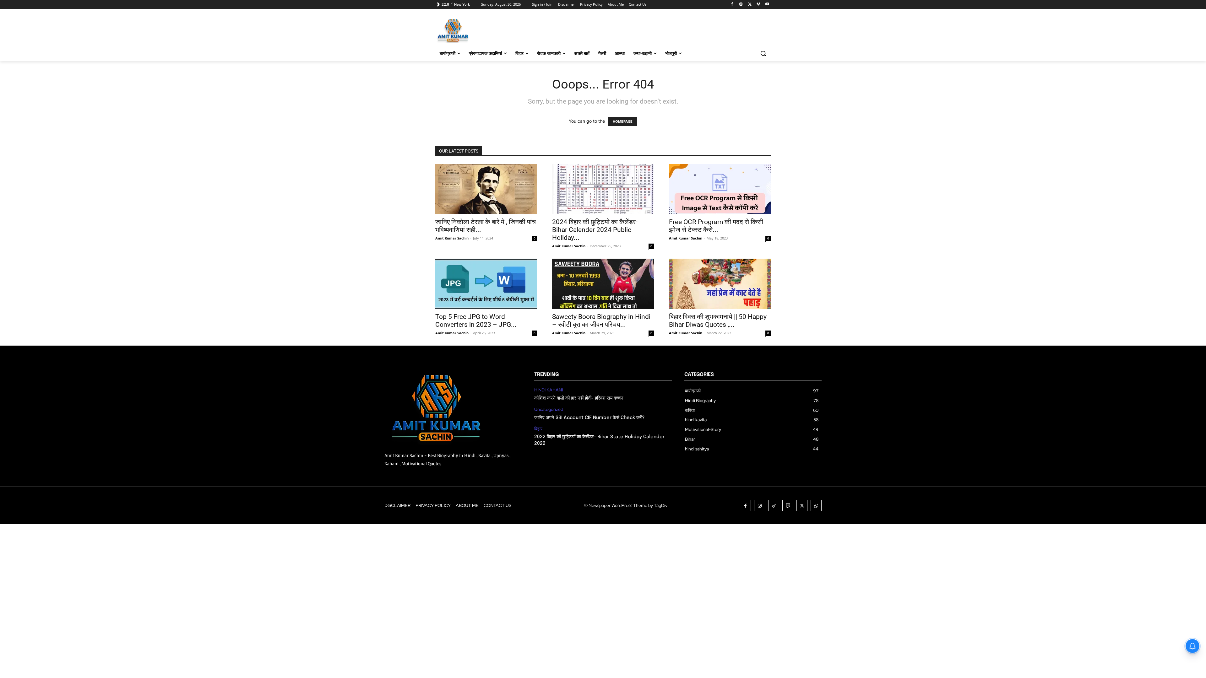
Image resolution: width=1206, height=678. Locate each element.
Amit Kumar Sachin (452, 238)
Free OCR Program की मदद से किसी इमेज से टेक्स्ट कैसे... (716, 226)
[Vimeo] (758, 4)
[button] (763, 53)
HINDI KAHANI (548, 390)
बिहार (538, 429)
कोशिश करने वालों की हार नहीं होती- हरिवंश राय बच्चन (578, 398)
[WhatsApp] (816, 505)
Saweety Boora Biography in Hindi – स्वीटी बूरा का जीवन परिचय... (601, 320)
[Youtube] (767, 4)
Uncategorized (548, 409)
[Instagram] (741, 4)
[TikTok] (773, 505)
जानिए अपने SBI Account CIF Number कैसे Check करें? (589, 417)
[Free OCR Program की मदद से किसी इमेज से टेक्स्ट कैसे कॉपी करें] (720, 189)
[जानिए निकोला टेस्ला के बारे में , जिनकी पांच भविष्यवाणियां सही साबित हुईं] (486, 189)
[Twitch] (787, 505)
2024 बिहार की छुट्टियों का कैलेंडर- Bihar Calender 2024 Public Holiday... (595, 229)
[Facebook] (732, 4)
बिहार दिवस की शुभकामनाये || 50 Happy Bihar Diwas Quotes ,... (718, 320)
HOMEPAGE (623, 121)
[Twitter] (749, 4)
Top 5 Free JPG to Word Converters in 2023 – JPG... (476, 320)
